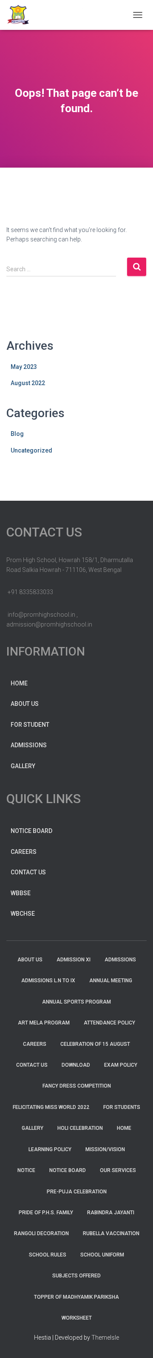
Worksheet (77, 1318)
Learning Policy (49, 1149)
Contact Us (28, 872)
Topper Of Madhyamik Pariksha (76, 1297)
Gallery (23, 766)
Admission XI (74, 960)
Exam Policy (120, 1065)
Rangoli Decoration (41, 1233)
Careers (24, 851)
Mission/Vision (105, 1149)
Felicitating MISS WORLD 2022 (51, 1107)
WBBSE (21, 893)
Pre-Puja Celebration (77, 1192)
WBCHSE (23, 913)
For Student (30, 724)
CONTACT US (32, 1065)
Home (19, 683)
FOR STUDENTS (121, 1107)
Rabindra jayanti (110, 1213)
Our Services (118, 1170)
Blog (17, 433)
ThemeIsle (105, 1337)
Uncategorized (31, 450)
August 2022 (28, 383)
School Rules (47, 1255)
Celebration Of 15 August (95, 1044)
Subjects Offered (76, 1276)
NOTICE (26, 1170)
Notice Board (31, 830)
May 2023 (24, 366)
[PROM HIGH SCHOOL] (59, 15)
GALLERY (32, 1128)
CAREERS (34, 1044)
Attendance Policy (109, 1023)
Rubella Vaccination (111, 1233)
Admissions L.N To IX (48, 981)
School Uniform (102, 1255)
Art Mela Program (44, 1023)
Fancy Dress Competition (76, 1086)
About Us (25, 703)
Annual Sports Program (76, 1002)
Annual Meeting (110, 981)
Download (76, 1065)
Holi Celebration (80, 1128)
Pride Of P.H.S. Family (46, 1213)
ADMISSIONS (120, 960)
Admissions (29, 745)
